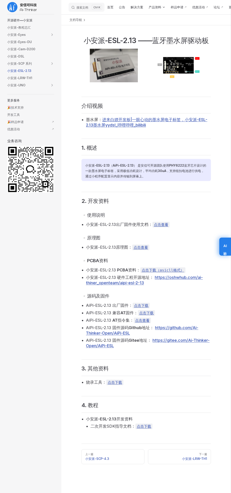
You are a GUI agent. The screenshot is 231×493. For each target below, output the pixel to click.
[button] (30, 20)
